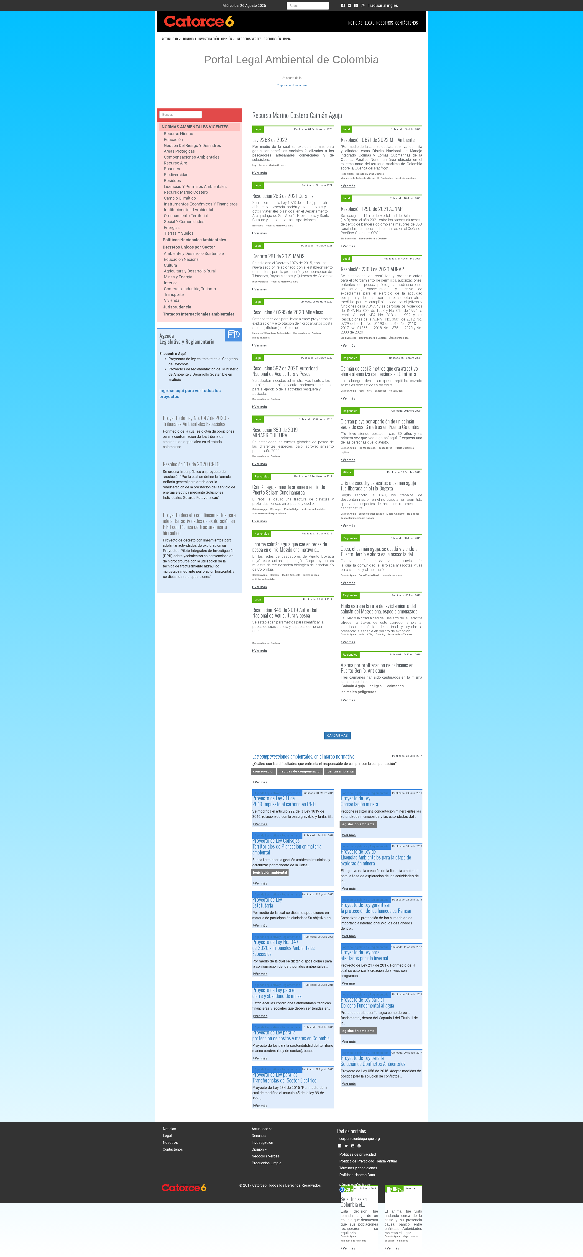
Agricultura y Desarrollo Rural (190, 271)
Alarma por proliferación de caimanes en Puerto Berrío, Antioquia (377, 667)
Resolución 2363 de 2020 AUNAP (372, 269)
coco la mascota (392, 575)
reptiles (345, 452)
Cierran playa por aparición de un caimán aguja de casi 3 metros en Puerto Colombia (380, 423)
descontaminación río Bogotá (357, 518)
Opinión (227, 38)
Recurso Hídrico (178, 133)
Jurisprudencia (177, 307)
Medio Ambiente (395, 514)
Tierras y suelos (179, 233)
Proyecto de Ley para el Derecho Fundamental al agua (367, 1002)
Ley (254, 165)
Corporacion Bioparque (292, 85)
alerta (414, 1236)
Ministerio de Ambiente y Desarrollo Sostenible (367, 178)
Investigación (208, 38)
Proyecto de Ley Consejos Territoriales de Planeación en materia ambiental (286, 846)
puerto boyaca (311, 575)
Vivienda (171, 300)
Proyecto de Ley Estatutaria (267, 902)
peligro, (376, 686)
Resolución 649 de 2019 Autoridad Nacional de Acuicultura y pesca (284, 612)
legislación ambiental (358, 824)
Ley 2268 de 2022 (269, 139)
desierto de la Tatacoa (400, 634)
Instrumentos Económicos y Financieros (201, 204)
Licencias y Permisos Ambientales (195, 186)
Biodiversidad (176, 174)
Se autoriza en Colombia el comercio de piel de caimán (358, 1201)
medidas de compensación (300, 771)
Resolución (347, 174)
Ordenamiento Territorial (186, 215)
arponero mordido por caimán (269, 513)
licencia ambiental (340, 771)
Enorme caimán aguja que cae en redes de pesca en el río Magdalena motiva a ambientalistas (289, 546)
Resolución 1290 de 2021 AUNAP (372, 208)
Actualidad (170, 38)
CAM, (370, 634)
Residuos (172, 180)
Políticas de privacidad (357, 1154)
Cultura (170, 265)
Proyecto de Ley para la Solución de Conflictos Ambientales (373, 1060)
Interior (170, 282)
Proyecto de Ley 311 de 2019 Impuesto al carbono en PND (284, 801)
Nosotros (384, 23)
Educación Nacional (181, 259)
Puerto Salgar (291, 509)
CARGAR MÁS (337, 735)
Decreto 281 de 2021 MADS (278, 256)
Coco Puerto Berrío (369, 575)
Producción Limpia (277, 38)
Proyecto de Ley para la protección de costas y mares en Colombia (291, 1035)
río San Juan (396, 391)
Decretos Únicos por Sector (189, 247)
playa (406, 1236)
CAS (369, 391)
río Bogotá (413, 514)
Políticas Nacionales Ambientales (194, 239)
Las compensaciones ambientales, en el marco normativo (303, 756)
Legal (369, 23)
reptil (361, 391)
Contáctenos (406, 23)
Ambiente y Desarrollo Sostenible (194, 253)
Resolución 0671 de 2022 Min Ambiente (378, 139)
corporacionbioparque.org (359, 1138)
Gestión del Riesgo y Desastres (192, 145)
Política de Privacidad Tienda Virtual (368, 1161)
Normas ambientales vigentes (195, 126)
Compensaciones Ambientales (192, 157)
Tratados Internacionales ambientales (199, 314)
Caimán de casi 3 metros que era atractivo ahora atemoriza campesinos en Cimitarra (379, 370)
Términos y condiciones (358, 1168)
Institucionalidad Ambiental (188, 209)
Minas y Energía (178, 276)
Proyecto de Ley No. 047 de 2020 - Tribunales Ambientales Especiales (283, 947)
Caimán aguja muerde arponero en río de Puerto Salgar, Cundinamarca (288, 489)
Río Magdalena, (367, 448)
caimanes (395, 686)
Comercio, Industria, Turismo (190, 288)
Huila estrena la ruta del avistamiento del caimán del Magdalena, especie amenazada (379, 608)
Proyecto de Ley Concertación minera (359, 801)
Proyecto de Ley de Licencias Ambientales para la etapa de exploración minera (376, 857)
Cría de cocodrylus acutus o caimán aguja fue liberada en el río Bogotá (378, 485)
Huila (361, 634)
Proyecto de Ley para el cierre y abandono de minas (277, 992)
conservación (263, 771)
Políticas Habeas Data (357, 1175)
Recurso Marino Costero (186, 192)
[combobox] (308, 6)
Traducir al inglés (383, 5)
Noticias (355, 23)
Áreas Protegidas (179, 151)
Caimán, (274, 575)
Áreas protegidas (399, 338)
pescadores (385, 448)
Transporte (174, 294)
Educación (173, 139)
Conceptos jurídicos (267, 756)
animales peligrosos (358, 692)
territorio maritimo (406, 178)
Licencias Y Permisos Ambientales (271, 333)
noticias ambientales (313, 509)
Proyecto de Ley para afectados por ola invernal (364, 955)
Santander (380, 391)
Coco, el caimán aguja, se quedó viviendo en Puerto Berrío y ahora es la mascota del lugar (380, 551)
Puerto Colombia (404, 448)
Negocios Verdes (249, 38)
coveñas (389, 1240)
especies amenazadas (371, 514)
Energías (172, 227)
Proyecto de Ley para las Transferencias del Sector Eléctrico (284, 1077)
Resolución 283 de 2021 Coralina (283, 195)
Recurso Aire (175, 163)
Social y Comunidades (184, 221)
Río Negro (275, 509)
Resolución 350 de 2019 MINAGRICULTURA (275, 432)
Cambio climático (180, 198)
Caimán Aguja (348, 391)
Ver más (260, 173)
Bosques (172, 168)
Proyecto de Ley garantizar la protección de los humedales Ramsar (376, 907)
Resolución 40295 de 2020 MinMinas (287, 312)
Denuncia (189, 38)
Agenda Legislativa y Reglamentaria (277, 793)
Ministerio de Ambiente (353, 1240)
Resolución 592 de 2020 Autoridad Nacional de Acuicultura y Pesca (285, 370)
